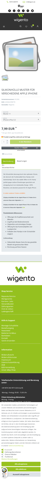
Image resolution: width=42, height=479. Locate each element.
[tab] (8, 161)
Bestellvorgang (7, 328)
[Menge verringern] (7, 143)
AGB (3, 365)
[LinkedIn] (23, 10)
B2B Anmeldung (8, 367)
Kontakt (4, 338)
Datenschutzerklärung (10, 362)
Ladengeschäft (7, 311)
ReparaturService (8, 296)
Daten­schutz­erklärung (16, 446)
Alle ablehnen (21, 469)
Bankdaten (5, 335)
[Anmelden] (38, 27)
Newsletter (5, 330)
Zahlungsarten (7, 306)
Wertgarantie (6, 299)
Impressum (6, 360)
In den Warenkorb (25, 142)
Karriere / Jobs (7, 301)
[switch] (4, 476)
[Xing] (28, 10)
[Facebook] (9, 10)
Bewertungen (22, 161)
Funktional (9, 457)
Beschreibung (8, 161)
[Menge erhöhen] (7, 141)
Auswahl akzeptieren (21, 474)
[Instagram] (14, 10)
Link (22, 200)
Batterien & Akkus (8, 333)
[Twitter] (32, 10)
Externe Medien (11, 454)
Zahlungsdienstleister (13, 452)
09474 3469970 (13, 2)
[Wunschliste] (26, 27)
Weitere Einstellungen (9, 459)
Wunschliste (8, 154)
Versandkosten (7, 304)
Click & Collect (7, 309)
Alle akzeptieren (21, 464)
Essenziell (8, 450)
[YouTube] (18, 10)
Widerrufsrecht (7, 355)
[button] (21, 149)
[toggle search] (20, 27)
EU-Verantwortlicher (8, 166)
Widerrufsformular (9, 357)
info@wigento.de (30, 2)
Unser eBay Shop (8, 370)
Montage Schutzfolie (9, 325)
